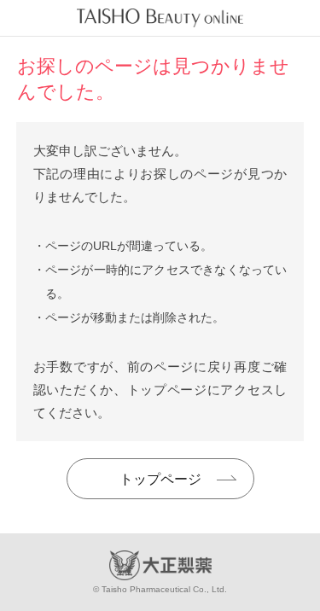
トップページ (160, 479)
